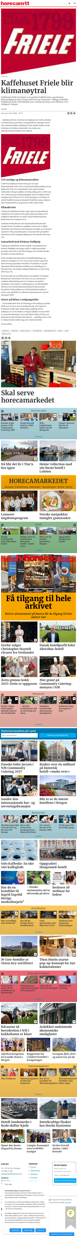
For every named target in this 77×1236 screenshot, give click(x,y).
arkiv (60, 331)
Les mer (68, 1202)
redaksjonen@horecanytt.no (11, 1174)
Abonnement (35, 1170)
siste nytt (6, 334)
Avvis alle (40, 1230)
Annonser (34, 1177)
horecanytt (25, 331)
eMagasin (34, 1174)
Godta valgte (28, 1230)
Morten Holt (5, 1181)
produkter (37, 331)
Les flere (38, 437)
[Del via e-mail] (74, 113)
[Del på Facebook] (68, 113)
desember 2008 (50, 331)
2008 (66, 331)
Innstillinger (15, 1230)
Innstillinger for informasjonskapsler (61, 1234)
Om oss (33, 1167)
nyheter (5, 331)
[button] (2, 411)
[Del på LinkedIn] (71, 113)
